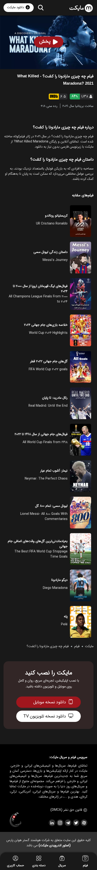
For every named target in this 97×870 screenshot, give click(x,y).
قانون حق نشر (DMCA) (66, 809)
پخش (45, 41)
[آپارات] (83, 822)
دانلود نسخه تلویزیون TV (44, 716)
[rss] (51, 822)
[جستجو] (40, 7)
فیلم (77, 646)
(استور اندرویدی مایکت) (55, 845)
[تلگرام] (67, 822)
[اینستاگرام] (59, 822)
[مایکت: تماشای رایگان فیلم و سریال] (81, 8)
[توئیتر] (75, 822)
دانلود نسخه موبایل (49, 702)
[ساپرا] (15, 819)
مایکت (89, 646)
